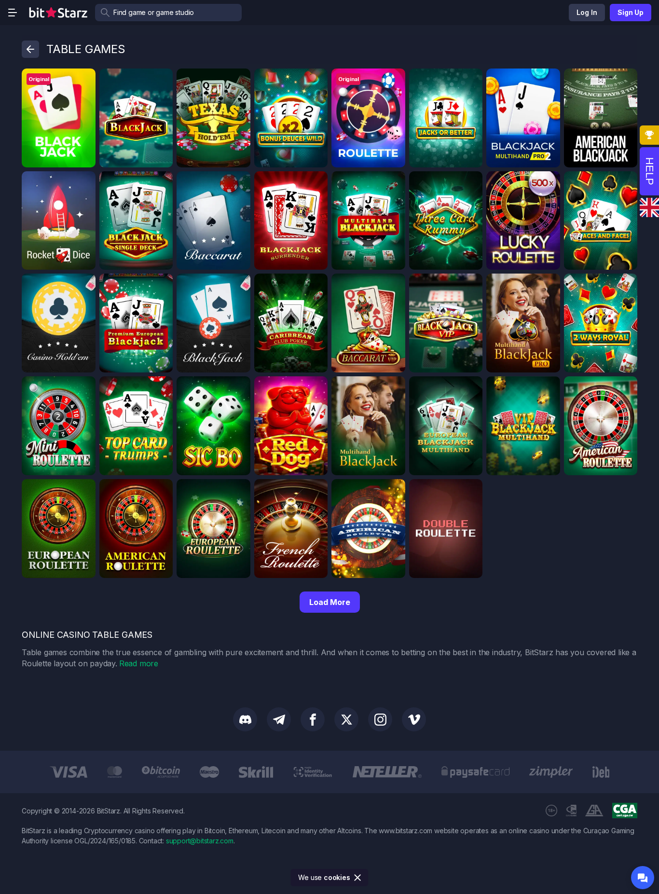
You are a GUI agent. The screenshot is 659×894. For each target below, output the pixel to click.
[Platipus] (162, 79)
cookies (337, 877)
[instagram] (380, 719)
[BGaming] (549, 79)
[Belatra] (549, 182)
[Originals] (85, 79)
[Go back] (30, 49)
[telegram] (279, 719)
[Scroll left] (17, 772)
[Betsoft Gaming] (626, 79)
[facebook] (313, 719)
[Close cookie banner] (358, 877)
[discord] (245, 719)
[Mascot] (240, 182)
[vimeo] (414, 719)
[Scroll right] (641, 772)
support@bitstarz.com (199, 841)
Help (650, 171)
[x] (346, 719)
